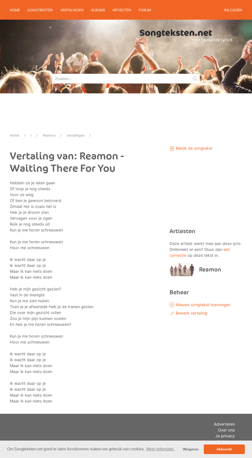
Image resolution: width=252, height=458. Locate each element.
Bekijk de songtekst (193, 148)
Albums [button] (98, 10)
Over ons (226, 430)
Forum (145, 10)
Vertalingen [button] (72, 10)
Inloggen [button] (233, 10)
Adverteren (224, 424)
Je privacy (225, 435)
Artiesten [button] (121, 10)
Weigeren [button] (191, 449)
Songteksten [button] (40, 10)
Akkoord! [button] (224, 449)
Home (15, 10)
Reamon (49, 135)
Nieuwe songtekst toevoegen (202, 304)
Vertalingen (76, 135)
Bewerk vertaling (190, 313)
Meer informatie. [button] (160, 449)
